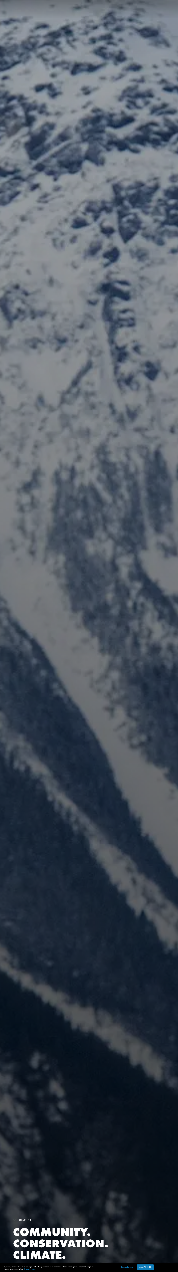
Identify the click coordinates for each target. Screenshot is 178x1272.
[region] (89, 1267)
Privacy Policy (30, 1269)
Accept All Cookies (145, 1267)
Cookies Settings (127, 1267)
